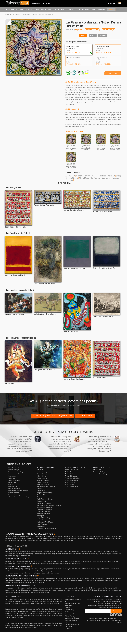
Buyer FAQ (68, 605)
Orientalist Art (12, 486)
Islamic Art (11, 476)
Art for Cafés (69, 484)
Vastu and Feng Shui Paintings (46, 528)
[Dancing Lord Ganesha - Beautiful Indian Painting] (48, 354)
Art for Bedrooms (71, 472)
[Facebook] (114, 615)
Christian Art (41, 495)
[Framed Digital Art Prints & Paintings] (38, 576)
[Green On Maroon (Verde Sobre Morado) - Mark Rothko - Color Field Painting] (77, 251)
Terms (67, 612)
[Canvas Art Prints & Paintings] (31, 566)
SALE (119, 9)
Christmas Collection (43, 511)
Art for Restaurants (71, 480)
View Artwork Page (108, 30)
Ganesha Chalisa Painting (100, 378)
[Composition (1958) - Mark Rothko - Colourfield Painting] (18, 255)
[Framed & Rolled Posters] (27, 558)
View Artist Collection (92, 30)
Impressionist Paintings (16, 474)
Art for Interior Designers (101, 474)
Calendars (111, 9)
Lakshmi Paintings (43, 482)
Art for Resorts (70, 482)
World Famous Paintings (45, 499)
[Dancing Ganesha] (18, 361)
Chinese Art (40, 497)
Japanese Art (41, 491)
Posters (70, 9)
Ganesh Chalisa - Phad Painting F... (15, 227)
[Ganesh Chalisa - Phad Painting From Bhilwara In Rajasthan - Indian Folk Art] (18, 207)
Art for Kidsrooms (71, 476)
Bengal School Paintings (44, 493)
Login (32, 3)
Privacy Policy (69, 616)
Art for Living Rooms (72, 470)
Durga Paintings (42, 524)
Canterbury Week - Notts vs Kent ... (44, 314)
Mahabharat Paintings (44, 503)
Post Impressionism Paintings (18, 491)
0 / (111, 3)
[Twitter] (111, 615)
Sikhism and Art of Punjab (45, 522)
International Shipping (72, 618)
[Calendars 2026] (19, 549)
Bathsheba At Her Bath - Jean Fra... (15, 314)
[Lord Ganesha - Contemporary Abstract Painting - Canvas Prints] (34, 47)
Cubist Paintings (13, 470)
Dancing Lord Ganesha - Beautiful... (44, 370)
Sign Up (37, 3)
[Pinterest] (120, 615)
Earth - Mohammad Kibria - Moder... (45, 284)
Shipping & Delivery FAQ (72, 603)
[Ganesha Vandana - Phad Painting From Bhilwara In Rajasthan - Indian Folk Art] (48, 197)
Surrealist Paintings (14, 495)
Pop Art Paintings (14, 488)
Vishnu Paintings (42, 478)
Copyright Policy (70, 614)
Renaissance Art (13, 493)
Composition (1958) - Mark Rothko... (16, 275)
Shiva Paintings (42, 476)
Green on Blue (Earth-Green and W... (103, 268)
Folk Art (10, 484)
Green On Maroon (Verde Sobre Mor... (75, 268)
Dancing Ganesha (10, 383)
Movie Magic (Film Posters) (90, 178)
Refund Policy (69, 610)
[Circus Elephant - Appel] (77, 311)
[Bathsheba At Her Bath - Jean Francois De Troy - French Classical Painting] (18, 303)
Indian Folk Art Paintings (44, 509)
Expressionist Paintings (16, 472)
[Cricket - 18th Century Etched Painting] (106, 304)
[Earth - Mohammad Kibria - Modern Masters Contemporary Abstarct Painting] (48, 259)
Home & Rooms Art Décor (43, 9)
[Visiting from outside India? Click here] (54, 534)
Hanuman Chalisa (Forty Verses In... (74, 210)
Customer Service (71, 620)
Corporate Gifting (99, 472)
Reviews (67, 608)
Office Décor (97, 470)
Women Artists (42, 501)
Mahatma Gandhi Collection (46, 486)
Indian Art (111, 176)
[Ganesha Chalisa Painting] (106, 358)
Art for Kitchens (70, 474)
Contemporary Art (83, 176)
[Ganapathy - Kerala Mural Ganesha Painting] (77, 358)
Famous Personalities (44, 520)
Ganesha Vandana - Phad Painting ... (45, 205)
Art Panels (40, 470)
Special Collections (25, 9)
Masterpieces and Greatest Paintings (49, 505)
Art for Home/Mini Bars (72, 478)
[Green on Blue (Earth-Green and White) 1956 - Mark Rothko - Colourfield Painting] (106, 251)
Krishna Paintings (42, 472)
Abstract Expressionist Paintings (19, 497)
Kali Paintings (41, 526)
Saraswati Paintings (43, 484)
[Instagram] (117, 615)
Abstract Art (70, 176)
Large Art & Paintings (44, 518)
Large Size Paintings (83, 9)
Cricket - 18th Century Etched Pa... (103, 316)
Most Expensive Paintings (45, 507)
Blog (93, 9)
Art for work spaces (71, 486)
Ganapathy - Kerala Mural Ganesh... (74, 379)
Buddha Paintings (42, 474)
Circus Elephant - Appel (71, 332)
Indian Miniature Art (14, 480)
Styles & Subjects (10, 9)
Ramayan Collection (43, 514)
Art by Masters (59, 9)
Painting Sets (41, 516)
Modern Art (12, 482)
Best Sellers (101, 9)
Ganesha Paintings (98, 176)
